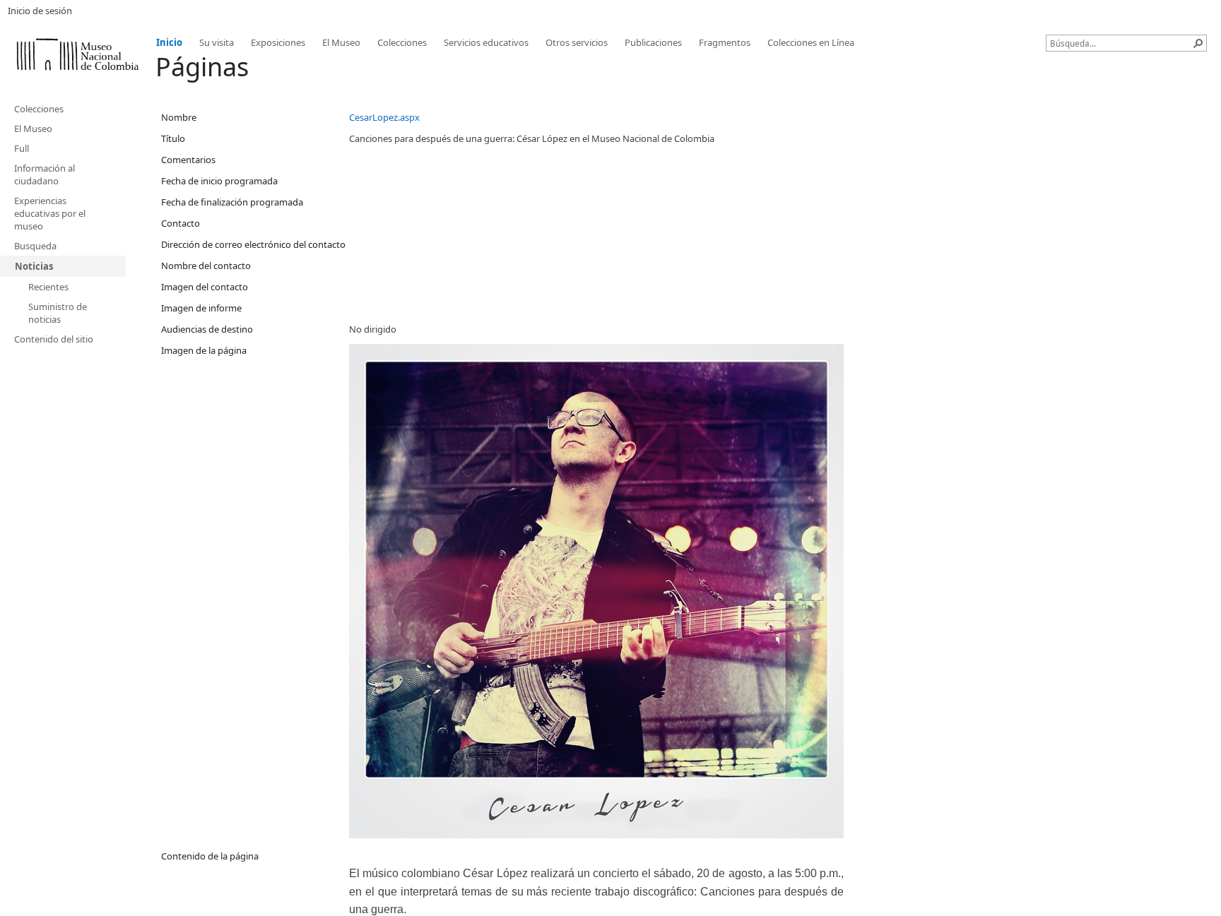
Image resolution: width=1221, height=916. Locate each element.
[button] (1198, 43)
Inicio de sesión (40, 10)
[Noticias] (77, 53)
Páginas (202, 66)
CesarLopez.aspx (384, 117)
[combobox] (1120, 43)
